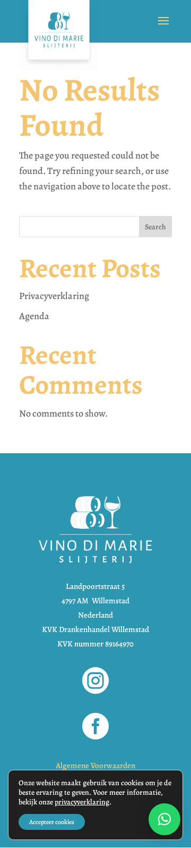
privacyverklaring (82, 802)
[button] (164, 819)
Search (155, 227)
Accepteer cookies (51, 822)
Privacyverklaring (54, 295)
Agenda (34, 316)
